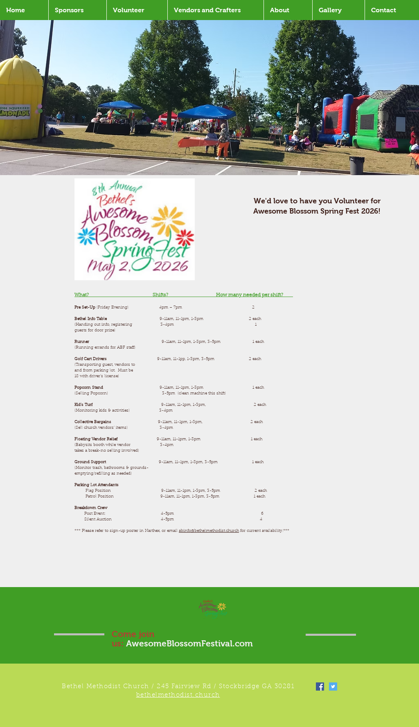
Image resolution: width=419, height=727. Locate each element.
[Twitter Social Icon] (333, 686)
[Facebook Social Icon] (320, 686)
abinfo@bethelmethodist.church (209, 531)
